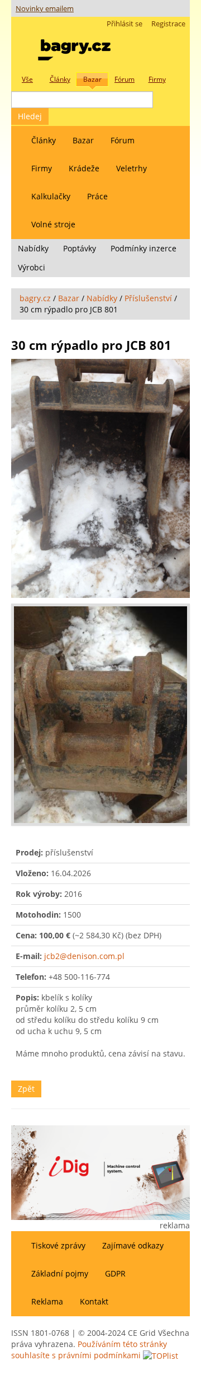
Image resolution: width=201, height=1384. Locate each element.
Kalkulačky (50, 196)
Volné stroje (53, 224)
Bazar (83, 140)
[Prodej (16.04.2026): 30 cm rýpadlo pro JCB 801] (100, 478)
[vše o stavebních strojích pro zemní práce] (74, 47)
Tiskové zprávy (58, 1245)
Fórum (123, 140)
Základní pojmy (59, 1273)
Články (43, 140)
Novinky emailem (45, 8)
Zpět (26, 1088)
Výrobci (31, 267)
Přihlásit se (124, 24)
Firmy (41, 168)
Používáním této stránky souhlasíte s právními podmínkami (89, 1349)
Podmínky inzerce (143, 248)
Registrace (168, 24)
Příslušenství (148, 298)
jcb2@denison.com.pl (84, 956)
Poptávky (79, 248)
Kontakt (94, 1301)
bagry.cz (35, 298)
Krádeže (84, 168)
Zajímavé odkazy (133, 1245)
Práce (97, 196)
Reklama (47, 1301)
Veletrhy (131, 168)
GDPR (115, 1273)
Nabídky (33, 248)
